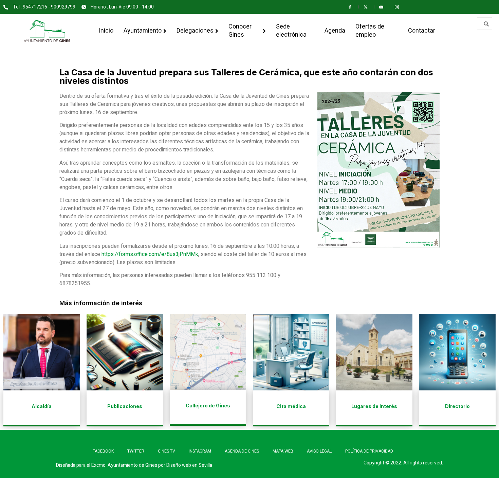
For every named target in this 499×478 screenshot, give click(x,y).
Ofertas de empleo (369, 30)
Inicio (106, 30)
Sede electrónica (291, 30)
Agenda (335, 30)
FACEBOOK (103, 451)
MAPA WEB (283, 451)
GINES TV (166, 451)
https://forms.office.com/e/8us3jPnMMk (149, 254)
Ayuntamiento (143, 30)
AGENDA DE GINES (242, 451)
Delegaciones (195, 30)
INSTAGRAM (200, 451)
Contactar (421, 30)
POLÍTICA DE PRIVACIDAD (369, 451)
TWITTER (135, 451)
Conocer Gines (240, 30)
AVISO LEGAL (319, 451)
